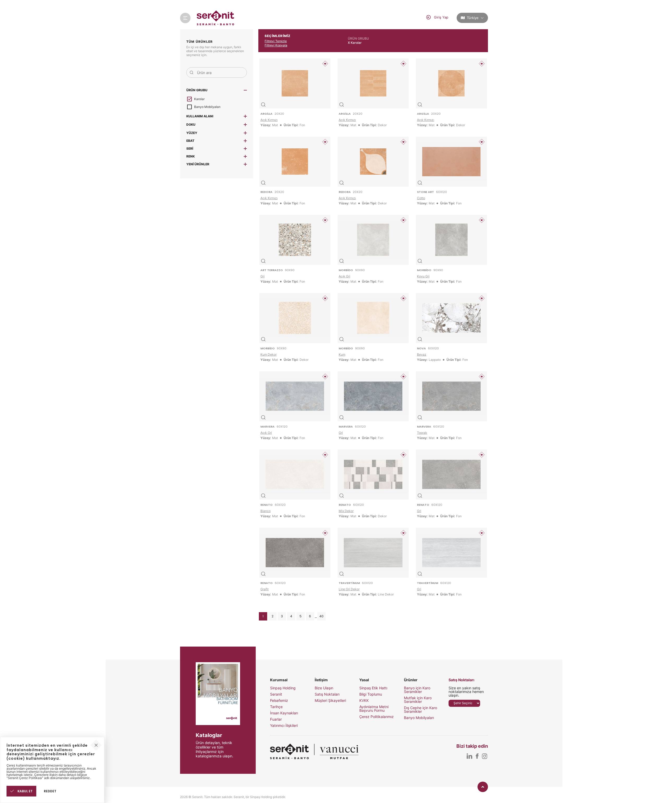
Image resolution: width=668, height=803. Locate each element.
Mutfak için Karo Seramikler (418, 699)
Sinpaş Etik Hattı (373, 688)
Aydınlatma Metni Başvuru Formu (374, 708)
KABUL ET (25, 791)
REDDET (50, 791)
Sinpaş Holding (283, 688)
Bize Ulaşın (324, 688)
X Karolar (355, 43)
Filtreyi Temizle (276, 41)
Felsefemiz (279, 700)
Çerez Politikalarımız (376, 717)
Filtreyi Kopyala (276, 45)
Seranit (276, 694)
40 (321, 616)
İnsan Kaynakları (284, 713)
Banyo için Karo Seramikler (417, 690)
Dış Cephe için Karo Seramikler (420, 709)
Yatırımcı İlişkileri (284, 725)
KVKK (364, 700)
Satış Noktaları (327, 694)
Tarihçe (276, 707)
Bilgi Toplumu (370, 694)
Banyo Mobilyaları (419, 718)
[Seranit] (216, 17)
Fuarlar (276, 719)
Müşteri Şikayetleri (330, 700)
